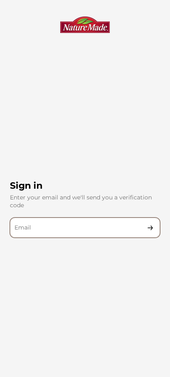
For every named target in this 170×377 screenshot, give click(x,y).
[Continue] (150, 227)
